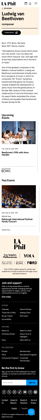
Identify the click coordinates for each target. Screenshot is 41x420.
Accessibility (6, 319)
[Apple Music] (35, 392)
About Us (5, 331)
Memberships (25, 351)
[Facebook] (4, 392)
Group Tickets (7, 316)
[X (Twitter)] (9, 392)
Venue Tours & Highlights (25, 335)
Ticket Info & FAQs (9, 313)
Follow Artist (9, 32)
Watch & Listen (26, 331)
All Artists (8, 8)
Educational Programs (28, 355)
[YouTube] (25, 392)
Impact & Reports (13, 401)
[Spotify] (30, 392)
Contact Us (5, 401)
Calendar (5, 309)
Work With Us (25, 340)
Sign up (32, 383)
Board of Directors (23, 401)
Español (25, 408)
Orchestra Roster (8, 334)
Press (4, 340)
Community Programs (10, 358)
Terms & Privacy (34, 401)
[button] (36, 3)
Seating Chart (25, 313)
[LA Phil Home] (8, 3)
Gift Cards (24, 316)
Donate (4, 351)
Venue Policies (25, 309)
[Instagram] (14, 392)
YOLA (4, 355)
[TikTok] (20, 392)
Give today (6, 297)
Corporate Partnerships (25, 359)
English (14, 408)
